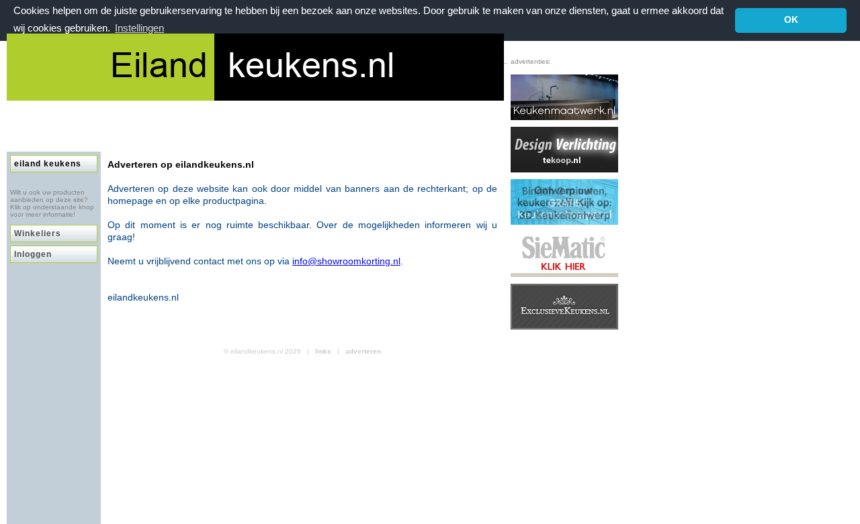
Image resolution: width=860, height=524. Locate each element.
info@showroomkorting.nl (346, 261)
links (323, 351)
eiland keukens (47, 163)
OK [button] (791, 20)
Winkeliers (37, 233)
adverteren (363, 351)
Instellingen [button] (139, 28)
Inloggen (33, 254)
